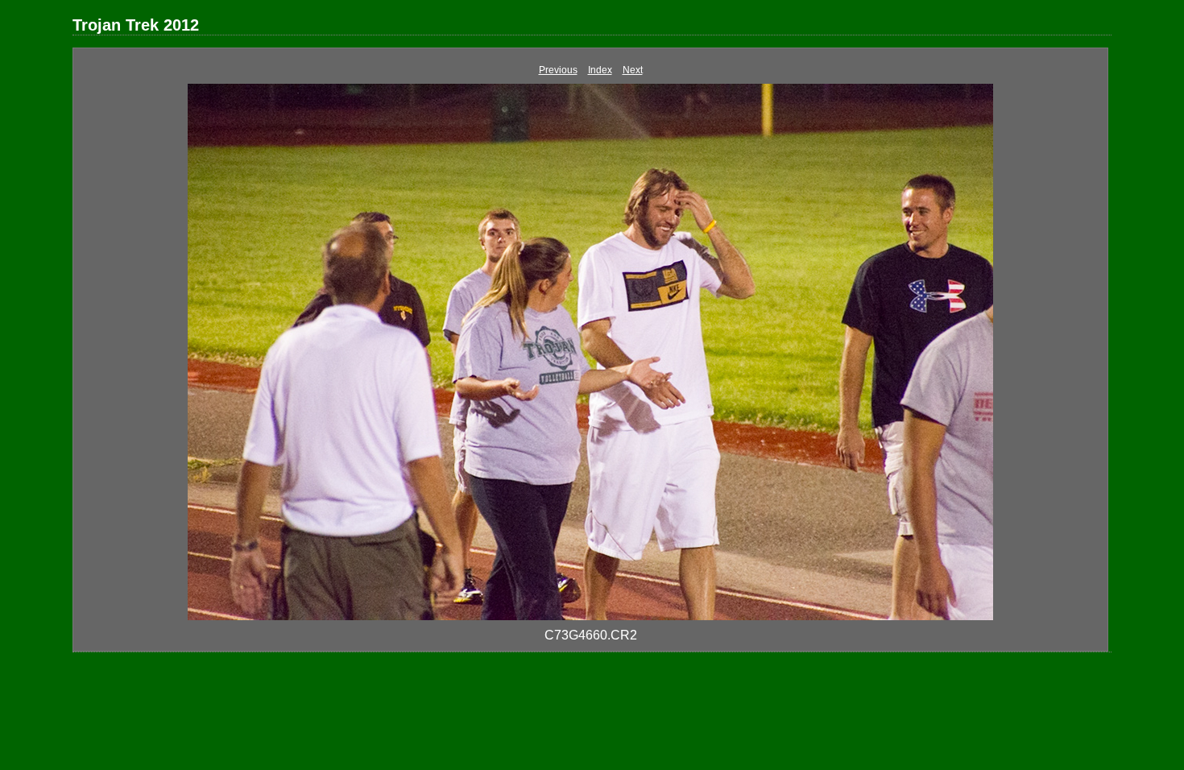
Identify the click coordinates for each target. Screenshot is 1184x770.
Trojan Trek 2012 (135, 25)
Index (600, 70)
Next (633, 70)
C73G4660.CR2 (590, 635)
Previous (558, 70)
